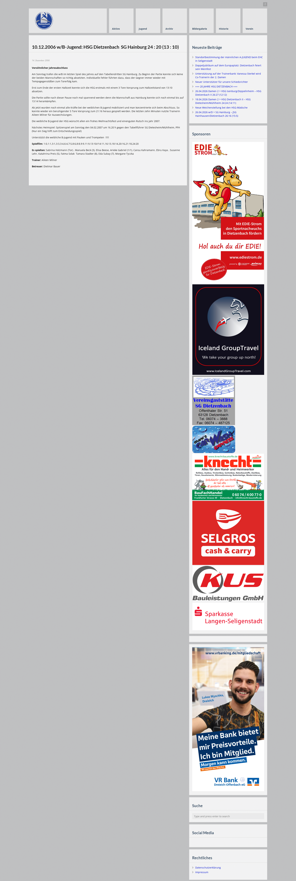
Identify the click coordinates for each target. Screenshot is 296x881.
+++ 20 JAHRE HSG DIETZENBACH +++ (216, 86)
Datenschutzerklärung (208, 867)
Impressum (201, 872)
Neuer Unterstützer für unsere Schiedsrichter (221, 81)
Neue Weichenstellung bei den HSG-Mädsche (221, 107)
